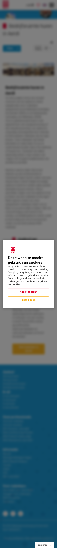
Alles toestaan (28, 291)
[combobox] (44, 545)
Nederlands (42, 545)
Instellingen (28, 299)
